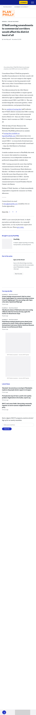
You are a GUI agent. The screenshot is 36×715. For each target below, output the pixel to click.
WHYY (6, 2)
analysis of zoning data (14, 109)
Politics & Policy (7, 6)
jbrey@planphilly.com (11, 204)
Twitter (13, 211)
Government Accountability (21, 6)
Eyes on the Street (13, 21)
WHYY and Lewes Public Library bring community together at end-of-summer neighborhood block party (17, 405)
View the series (18, 273)
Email (16, 211)
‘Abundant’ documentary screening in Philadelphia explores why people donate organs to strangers (17, 389)
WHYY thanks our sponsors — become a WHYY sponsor (18, 354)
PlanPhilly (16, 239)
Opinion (4, 21)
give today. (20, 227)
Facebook (9, 211)
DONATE (24, 2)
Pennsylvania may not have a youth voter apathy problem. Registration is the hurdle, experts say (16, 397)
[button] (4, 712)
